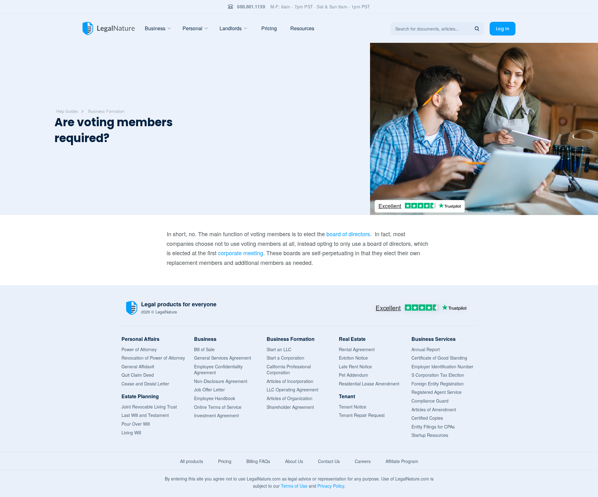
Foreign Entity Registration (437, 383)
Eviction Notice (353, 358)
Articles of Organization (289, 398)
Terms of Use (294, 486)
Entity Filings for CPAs (433, 426)
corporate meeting (240, 253)
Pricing (269, 28)
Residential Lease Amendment (369, 383)
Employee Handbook (214, 398)
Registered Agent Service (436, 392)
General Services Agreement (222, 358)
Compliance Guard (429, 401)
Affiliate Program (402, 461)
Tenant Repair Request (362, 415)
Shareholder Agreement (290, 407)
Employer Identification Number (442, 366)
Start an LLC (279, 349)
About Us (294, 461)
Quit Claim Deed (137, 375)
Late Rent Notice (355, 366)
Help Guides (67, 111)
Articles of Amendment (433, 409)
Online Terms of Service (217, 407)
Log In (502, 29)
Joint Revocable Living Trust (149, 407)
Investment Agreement (216, 415)
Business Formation (106, 111)
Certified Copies (427, 418)
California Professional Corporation (289, 369)
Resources (302, 28)
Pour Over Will (135, 424)
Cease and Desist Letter (145, 383)
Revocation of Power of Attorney (153, 358)
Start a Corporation (285, 358)
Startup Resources (429, 435)
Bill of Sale (204, 349)
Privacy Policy (330, 486)
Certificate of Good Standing (439, 358)
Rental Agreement (357, 349)
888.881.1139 (251, 6)
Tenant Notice (352, 407)
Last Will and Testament (145, 415)
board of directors (348, 234)
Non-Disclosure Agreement (220, 381)
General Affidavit (137, 366)
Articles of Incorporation (290, 381)
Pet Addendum (353, 375)
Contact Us (329, 461)
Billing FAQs (258, 461)
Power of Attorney (139, 349)
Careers (363, 461)
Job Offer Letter (209, 389)
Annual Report (425, 349)
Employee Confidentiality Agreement (218, 369)
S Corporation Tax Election (437, 375)
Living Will (131, 432)
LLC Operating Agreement (292, 389)
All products (191, 461)
